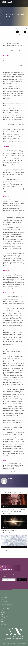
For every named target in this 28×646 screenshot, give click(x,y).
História (3, 611)
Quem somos (4, 603)
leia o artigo (5, 506)
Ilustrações (3, 624)
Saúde (2, 621)
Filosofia (3, 612)
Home (2, 599)
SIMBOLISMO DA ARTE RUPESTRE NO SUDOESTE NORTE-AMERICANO (13, 510)
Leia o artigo (8, 16)
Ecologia (3, 623)
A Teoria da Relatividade (9, 530)
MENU (24, 2)
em (8, 12)
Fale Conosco (4, 601)
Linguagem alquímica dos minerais (13, 550)
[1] (10, 317)
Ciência (2, 614)
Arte (2, 619)
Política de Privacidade (6, 604)
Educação (3, 618)
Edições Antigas (5, 616)
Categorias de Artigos (14, 5)
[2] (10, 363)
